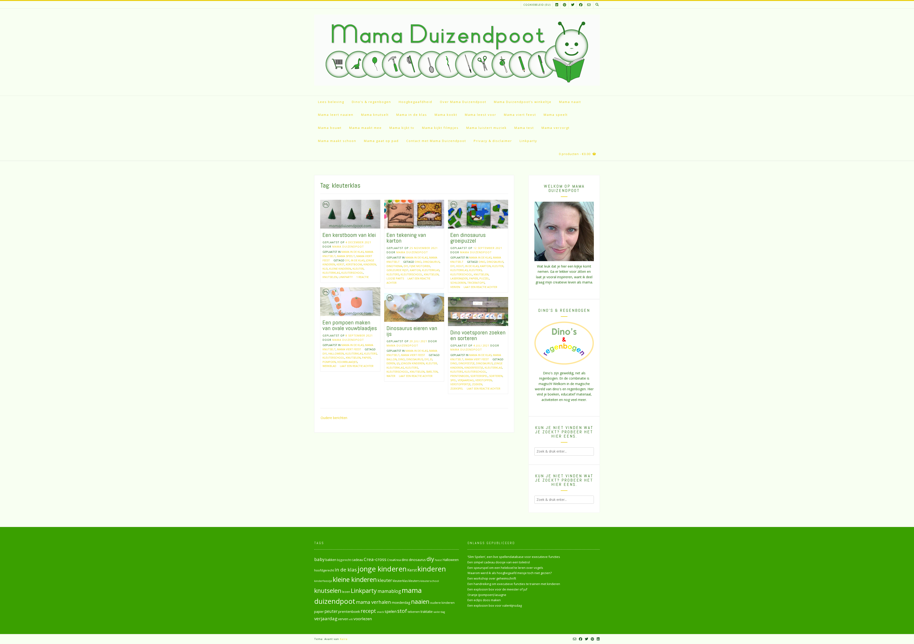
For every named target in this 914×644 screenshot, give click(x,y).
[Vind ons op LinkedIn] (557, 4)
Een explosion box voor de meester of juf (497, 589)
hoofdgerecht (324, 570)
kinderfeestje (473, 367)
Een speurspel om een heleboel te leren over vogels (505, 568)
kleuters (393, 274)
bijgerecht (344, 560)
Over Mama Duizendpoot (463, 102)
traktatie (427, 612)
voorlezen (362, 618)
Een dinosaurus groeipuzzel (468, 237)
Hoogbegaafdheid (415, 102)
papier (473, 278)
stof (402, 610)
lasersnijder (459, 278)
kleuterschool (352, 272)
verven (455, 287)
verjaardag (466, 380)
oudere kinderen (442, 602)
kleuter (358, 268)
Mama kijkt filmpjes (440, 128)
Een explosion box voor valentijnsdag (494, 605)
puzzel (484, 278)
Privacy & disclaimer (493, 141)
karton (415, 270)
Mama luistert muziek (486, 128)
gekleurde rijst (397, 270)
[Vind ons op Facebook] (581, 4)
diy (347, 260)
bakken (330, 560)
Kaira (344, 639)
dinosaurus (431, 261)
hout (460, 266)
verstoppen (483, 380)
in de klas (357, 260)
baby (319, 559)
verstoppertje (460, 384)
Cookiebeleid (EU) (537, 4)
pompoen (329, 362)
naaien (420, 601)
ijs (398, 363)
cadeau (357, 559)
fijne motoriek (419, 266)
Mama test (524, 128)
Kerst (340, 264)
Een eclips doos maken (484, 600)
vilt (351, 619)
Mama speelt (556, 114)
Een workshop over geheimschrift (491, 578)
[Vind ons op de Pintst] (565, 4)
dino (418, 261)
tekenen (414, 612)
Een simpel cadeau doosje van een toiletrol (498, 562)
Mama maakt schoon (337, 141)
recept (368, 610)
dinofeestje (466, 363)
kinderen (369, 264)
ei (431, 359)
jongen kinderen (412, 363)
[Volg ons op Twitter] (573, 4)
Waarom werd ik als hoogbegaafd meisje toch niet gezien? (509, 573)
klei (325, 268)
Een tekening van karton (406, 237)
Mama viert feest (520, 114)
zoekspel (456, 388)
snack (380, 612)
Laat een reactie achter (480, 287)
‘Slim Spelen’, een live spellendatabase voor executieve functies (513, 557)
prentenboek (459, 376)
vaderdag (439, 612)
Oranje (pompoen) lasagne (486, 595)
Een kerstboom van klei (349, 235)
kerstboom (354, 264)
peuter (331, 611)
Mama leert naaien (335, 114)
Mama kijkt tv (401, 128)
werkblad (329, 366)
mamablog (389, 591)
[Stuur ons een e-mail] (589, 4)
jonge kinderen (382, 569)
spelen (391, 611)
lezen (346, 592)
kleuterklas (331, 272)
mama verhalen (373, 602)
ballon (392, 359)
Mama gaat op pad (381, 141)
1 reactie (362, 277)
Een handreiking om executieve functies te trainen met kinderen (513, 584)
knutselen (330, 277)
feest (438, 560)
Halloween (336, 353)
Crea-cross (375, 559)
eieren (391, 363)
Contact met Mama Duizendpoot (436, 141)
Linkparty (528, 141)
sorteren (495, 376)
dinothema (394, 266)
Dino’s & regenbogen (371, 102)
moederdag (401, 602)
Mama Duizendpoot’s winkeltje (522, 102)
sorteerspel (479, 376)
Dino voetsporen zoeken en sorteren (478, 335)
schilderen (458, 282)
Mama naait (570, 102)
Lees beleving (331, 102)
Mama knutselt (375, 114)
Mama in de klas (411, 114)
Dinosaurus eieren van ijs (412, 330)
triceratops (476, 282)
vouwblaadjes (347, 362)
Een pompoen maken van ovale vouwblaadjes (350, 325)
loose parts (395, 278)
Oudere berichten (334, 417)
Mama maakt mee (365, 128)
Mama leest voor (480, 114)
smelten (432, 371)
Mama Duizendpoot (348, 246)
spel (453, 380)
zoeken (477, 384)
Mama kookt (446, 114)
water (391, 376)
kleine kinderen (340, 268)
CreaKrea (394, 560)
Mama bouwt (330, 128)
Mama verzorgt (555, 128)
